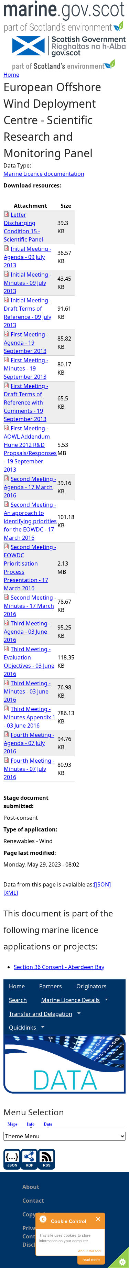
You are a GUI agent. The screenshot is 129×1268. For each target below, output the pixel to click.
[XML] (10, 892)
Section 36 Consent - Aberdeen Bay (59, 967)
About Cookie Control (43, 1219)
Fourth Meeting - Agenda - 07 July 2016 (29, 743)
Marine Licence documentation (43, 174)
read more (91, 1260)
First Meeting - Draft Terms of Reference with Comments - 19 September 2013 (26, 402)
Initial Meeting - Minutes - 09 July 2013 (27, 283)
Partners (50, 986)
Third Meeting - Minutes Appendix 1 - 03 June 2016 (29, 717)
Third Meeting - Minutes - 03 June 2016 (27, 691)
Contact (33, 1200)
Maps (13, 1124)
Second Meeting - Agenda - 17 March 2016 (30, 487)
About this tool (89, 1251)
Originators (91, 986)
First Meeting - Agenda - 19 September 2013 (26, 343)
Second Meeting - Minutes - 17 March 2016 (30, 606)
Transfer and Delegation (37, 1014)
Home (11, 74)
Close (98, 1219)
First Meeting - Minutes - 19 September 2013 (26, 368)
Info (32, 1124)
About (30, 1187)
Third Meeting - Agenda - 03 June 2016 (27, 632)
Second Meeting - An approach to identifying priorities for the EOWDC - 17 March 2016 (30, 521)
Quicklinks (19, 1028)
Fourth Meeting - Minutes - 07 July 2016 (29, 769)
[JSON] (102, 884)
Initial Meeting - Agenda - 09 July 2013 (27, 257)
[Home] (64, 18)
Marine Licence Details (68, 1000)
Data (48, 1124)
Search (18, 1000)
